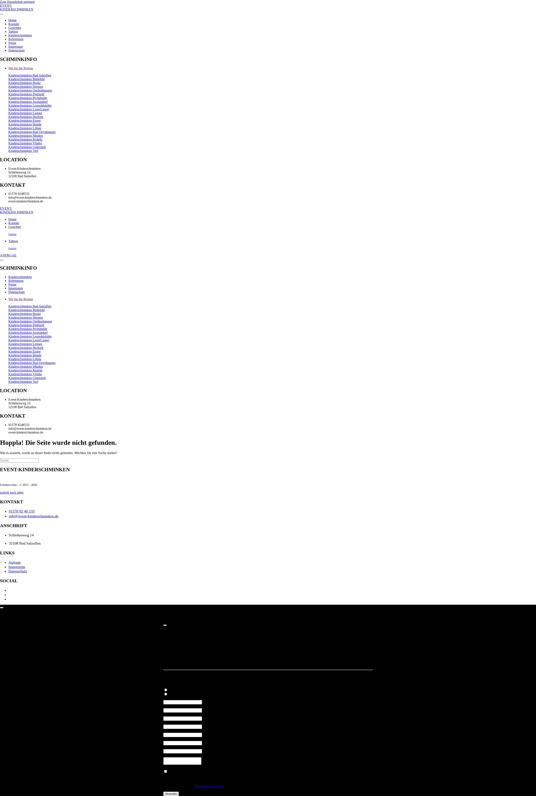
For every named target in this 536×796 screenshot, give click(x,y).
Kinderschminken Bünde (24, 124)
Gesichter (14, 28)
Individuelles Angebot (178, 686)
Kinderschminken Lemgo (25, 113)
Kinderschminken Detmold (26, 94)
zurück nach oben (11, 492)
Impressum (15, 46)
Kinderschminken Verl (23, 151)
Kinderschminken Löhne (24, 128)
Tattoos (13, 31)
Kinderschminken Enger (24, 120)
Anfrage (14, 562)
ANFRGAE (8, 255)
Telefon (169, 739)
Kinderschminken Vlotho (25, 143)
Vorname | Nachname (178, 714)
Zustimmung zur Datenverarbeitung (187, 767)
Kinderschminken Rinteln (25, 139)
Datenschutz (16, 50)
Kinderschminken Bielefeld (26, 79)
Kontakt (13, 24)
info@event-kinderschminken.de (33, 516)
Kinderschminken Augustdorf (28, 102)
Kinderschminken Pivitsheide (27, 98)
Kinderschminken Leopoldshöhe (30, 105)
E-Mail (168, 747)
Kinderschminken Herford (25, 117)
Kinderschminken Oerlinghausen (30, 90)
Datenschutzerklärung (209, 786)
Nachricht (170, 755)
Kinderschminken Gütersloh (27, 147)
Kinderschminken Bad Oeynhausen (31, 132)
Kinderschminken (20, 35)
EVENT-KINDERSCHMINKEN (16, 7)
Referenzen (15, 39)
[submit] (165, 625)
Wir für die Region (20, 68)
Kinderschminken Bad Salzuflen (29, 75)
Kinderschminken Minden (25, 135)
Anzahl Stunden (174, 698)
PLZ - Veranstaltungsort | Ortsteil (186, 731)
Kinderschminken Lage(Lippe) (28, 109)
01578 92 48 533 (22, 511)
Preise (12, 43)
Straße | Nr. (171, 722)
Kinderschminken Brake (24, 83)
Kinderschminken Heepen (25, 86)
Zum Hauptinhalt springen (17, 2)
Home (12, 20)
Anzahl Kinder (174, 706)
